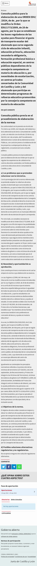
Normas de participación (10, 541)
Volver (4, 10)
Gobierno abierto (10, 529)
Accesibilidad (32, 557)
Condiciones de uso (21, 557)
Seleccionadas (16, 500)
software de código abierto (9, 536)
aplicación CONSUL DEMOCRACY (21, 534)
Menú (6, 3)
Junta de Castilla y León (22, 561)
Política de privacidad (7, 557)
